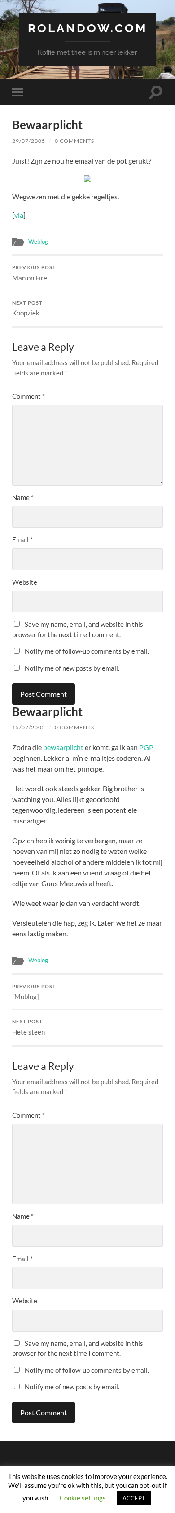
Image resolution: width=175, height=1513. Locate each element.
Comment (28, 396)
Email (22, 539)
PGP (146, 747)
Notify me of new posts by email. (72, 668)
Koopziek (27, 308)
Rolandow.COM (87, 28)
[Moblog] (34, 992)
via (18, 215)
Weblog (38, 241)
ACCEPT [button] (133, 1498)
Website (24, 582)
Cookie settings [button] (83, 1498)
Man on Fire (34, 273)
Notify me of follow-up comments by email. (87, 651)
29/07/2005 (28, 141)
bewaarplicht (63, 747)
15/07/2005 (28, 727)
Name (23, 497)
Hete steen (28, 1027)
